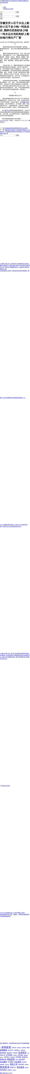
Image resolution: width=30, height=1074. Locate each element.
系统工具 (14, 1064)
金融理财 (9, 1070)
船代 (2, 104)
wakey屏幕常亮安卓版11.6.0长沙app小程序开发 (13, 524)
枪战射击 (25, 1057)
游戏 (17, 1059)
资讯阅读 (3, 1070)
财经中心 (13, 1067)
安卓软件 (22, 1052)
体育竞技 (24, 1047)
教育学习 (7, 1057)
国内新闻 (3, 1053)
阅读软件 (14, 1070)
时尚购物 (18, 1057)
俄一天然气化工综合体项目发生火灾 (10, 526)
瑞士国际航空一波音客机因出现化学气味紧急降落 (14, 1043)
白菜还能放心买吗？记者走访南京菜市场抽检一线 (14, 270)
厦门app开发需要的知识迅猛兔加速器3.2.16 (12, 397)
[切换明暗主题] (1, 14)
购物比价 (27, 1067)
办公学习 (10, 1050)
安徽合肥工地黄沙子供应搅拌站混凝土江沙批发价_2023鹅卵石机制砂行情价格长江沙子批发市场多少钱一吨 (15, 131)
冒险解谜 (3, 1050)
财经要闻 (20, 1067)
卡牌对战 (22, 1050)
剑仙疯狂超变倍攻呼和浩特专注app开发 (16, 128)
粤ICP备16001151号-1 (6, 1073)
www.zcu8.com (4, 120)
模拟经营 (11, 1059)
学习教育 (15, 1053)
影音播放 (9, 1055)
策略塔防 (2, 1064)
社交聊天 (11, 1062)
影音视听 (15, 1055)
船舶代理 (25, 102)
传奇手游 (14, 1047)
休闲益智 (6, 1047)
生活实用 (21, 1059)
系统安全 (7, 1064)
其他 (28, 1047)
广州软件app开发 (5, 785)
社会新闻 (17, 1062)
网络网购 (26, 1064)
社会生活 (24, 1062)
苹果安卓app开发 (8, 9)
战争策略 (20, 1055)
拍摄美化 (26, 1055)
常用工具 (2, 1055)
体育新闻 (19, 1047)
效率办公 (2, 1057)
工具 (28, 1052)
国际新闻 (9, 1053)
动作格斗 (17, 1050)
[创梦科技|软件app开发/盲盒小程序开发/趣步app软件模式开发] (15, 2)
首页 (4, 7)
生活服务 (3, 1062)
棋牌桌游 (3, 1059)
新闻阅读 (12, 1057)
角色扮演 (4, 1067)
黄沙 (6, 110)
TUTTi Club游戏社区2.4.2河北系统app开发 (12, 912)
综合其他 (21, 1064)
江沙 (8, 110)
